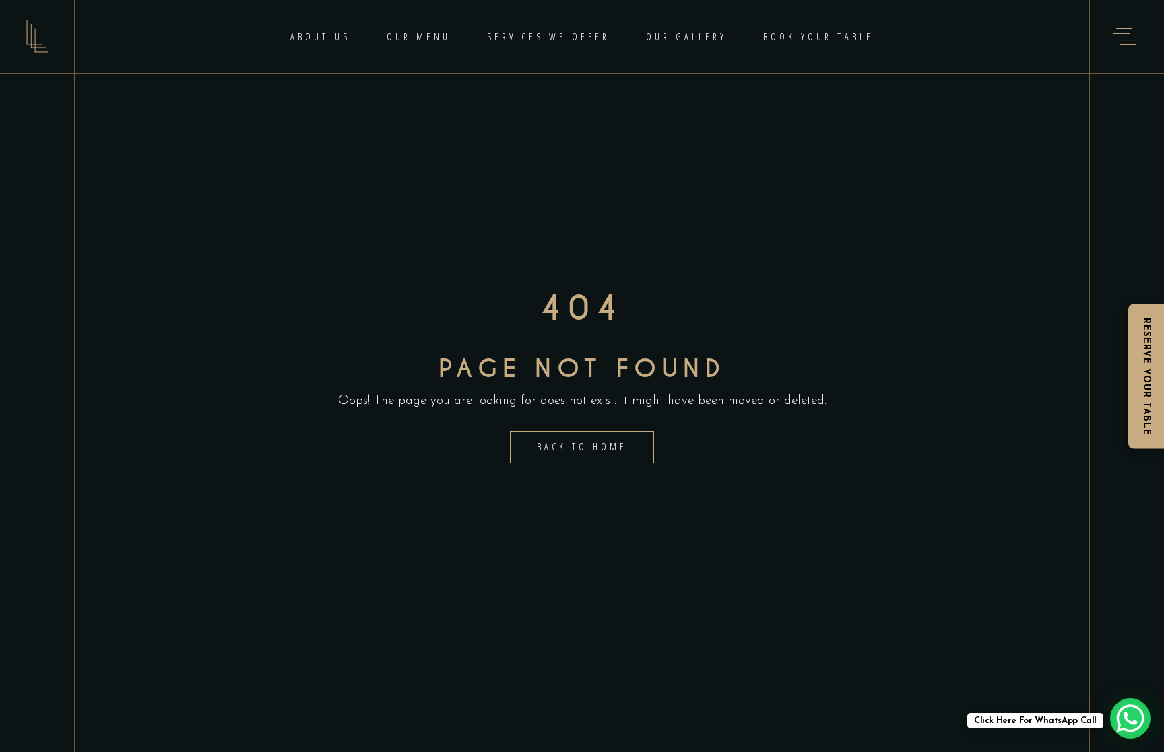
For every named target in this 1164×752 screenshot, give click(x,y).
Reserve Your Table (1146, 376)
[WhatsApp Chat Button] (1130, 718)
